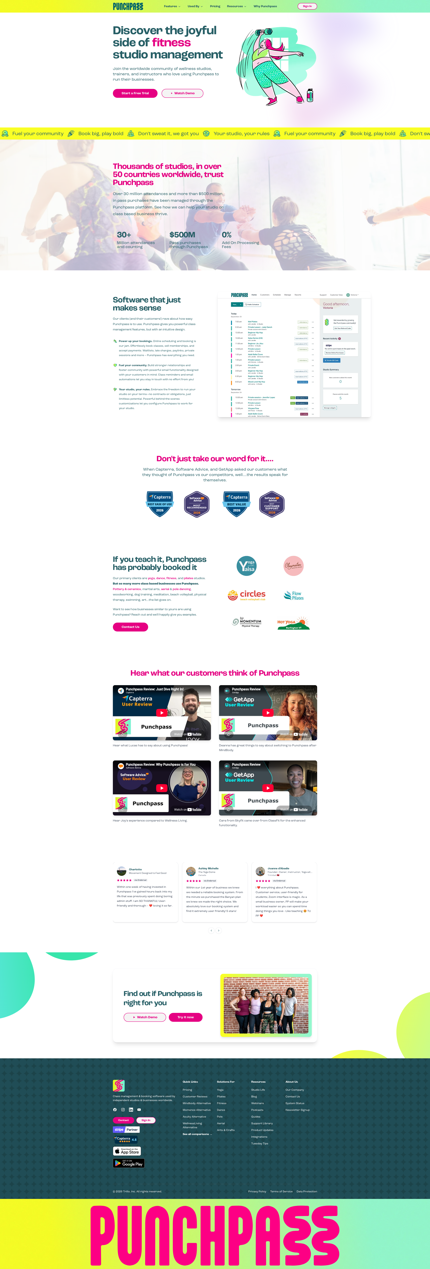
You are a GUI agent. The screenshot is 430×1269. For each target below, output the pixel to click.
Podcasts (257, 1110)
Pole (220, 1116)
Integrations (259, 1136)
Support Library (262, 1123)
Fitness (221, 1103)
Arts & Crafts (226, 1130)
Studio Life (258, 1089)
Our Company (295, 1089)
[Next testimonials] (219, 931)
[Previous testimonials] (211, 931)
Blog (254, 1096)
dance (160, 578)
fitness (171, 578)
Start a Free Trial (135, 93)
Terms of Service (281, 1191)
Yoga (220, 1089)
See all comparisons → (197, 1134)
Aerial (221, 1123)
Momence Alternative (197, 1110)
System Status (295, 1103)
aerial (165, 589)
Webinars (257, 1103)
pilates (188, 578)
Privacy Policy (257, 1191)
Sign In (307, 6)
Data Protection (307, 1191)
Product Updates (262, 1130)
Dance (221, 1110)
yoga (151, 578)
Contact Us (130, 627)
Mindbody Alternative (197, 1103)
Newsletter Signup (298, 1110)
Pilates (221, 1096)
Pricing (215, 6)
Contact (123, 1120)
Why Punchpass (265, 6)
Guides (255, 1116)
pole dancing (182, 589)
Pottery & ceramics (127, 589)
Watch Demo (184, 93)
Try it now (186, 1017)
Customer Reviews (195, 1096)
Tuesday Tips (259, 1143)
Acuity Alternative (194, 1116)
